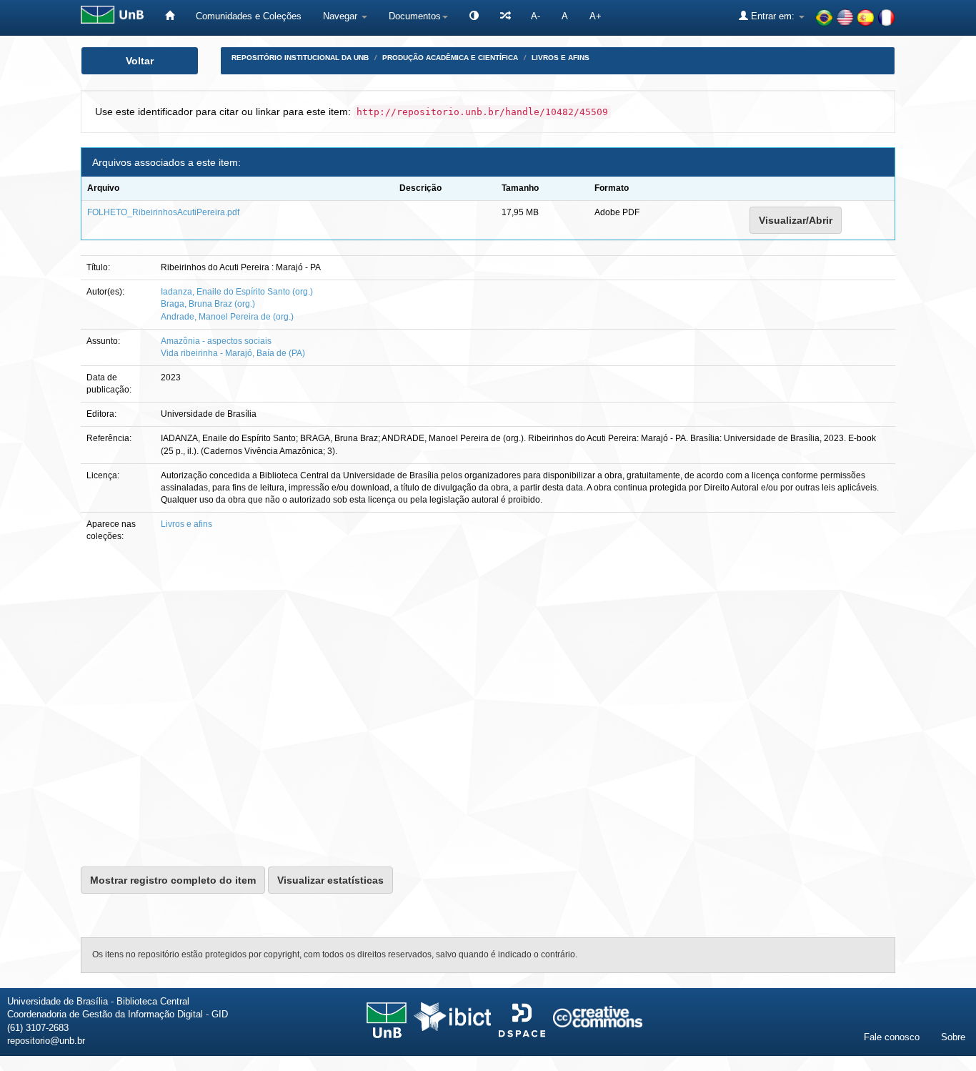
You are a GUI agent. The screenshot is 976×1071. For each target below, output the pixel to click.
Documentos (415, 16)
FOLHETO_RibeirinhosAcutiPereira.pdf (163, 212)
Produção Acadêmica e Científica (450, 57)
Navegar (341, 16)
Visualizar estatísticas (330, 880)
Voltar (140, 60)
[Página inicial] (169, 16)
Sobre (953, 1037)
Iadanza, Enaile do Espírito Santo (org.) (237, 292)
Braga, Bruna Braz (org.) (208, 304)
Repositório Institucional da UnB (300, 57)
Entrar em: (772, 16)
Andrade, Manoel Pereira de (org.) (227, 317)
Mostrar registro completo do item (173, 880)
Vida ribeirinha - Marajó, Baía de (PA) (233, 353)
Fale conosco (892, 1037)
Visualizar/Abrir (795, 220)
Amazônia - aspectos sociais (216, 341)
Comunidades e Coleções (249, 16)
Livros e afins (560, 57)
